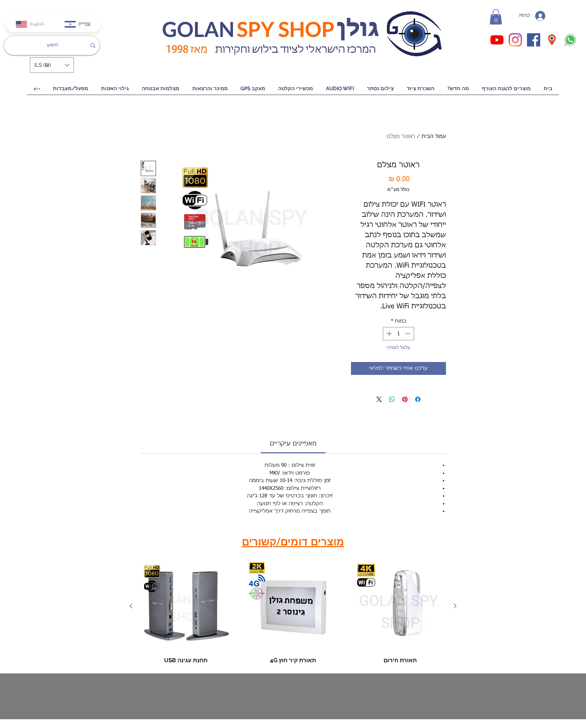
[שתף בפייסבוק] (418, 399)
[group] (293, 612)
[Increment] (388, 333)
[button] (495, 16)
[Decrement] (408, 333)
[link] (293, 444)
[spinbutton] (398, 333)
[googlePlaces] (552, 39)
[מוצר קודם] (455, 606)
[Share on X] (379, 399)
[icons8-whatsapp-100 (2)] (570, 39)
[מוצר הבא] (131, 606)
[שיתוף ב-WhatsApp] (392, 399)
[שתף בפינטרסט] (405, 399)
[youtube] (497, 39)
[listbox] (52, 65)
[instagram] (515, 39)
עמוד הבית (434, 136)
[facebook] (533, 39)
